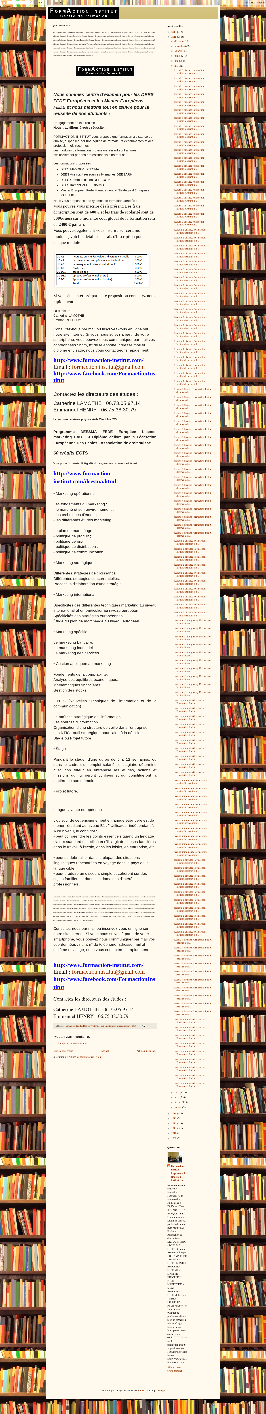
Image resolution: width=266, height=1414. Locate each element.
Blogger (162, 1390)
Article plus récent (63, 1050)
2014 (174, 1113)
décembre (179, 41)
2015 (174, 36)
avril (177, 1092)
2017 (174, 31)
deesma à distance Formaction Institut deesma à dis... (193, 390)
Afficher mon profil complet (174, 1368)
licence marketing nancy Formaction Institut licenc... (192, 622)
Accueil (105, 1050)
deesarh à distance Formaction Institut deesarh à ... (189, 71)
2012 (174, 1123)
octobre (178, 50)
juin (176, 60)
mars (177, 1097)
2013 (174, 1118)
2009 (174, 1138)
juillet (177, 55)
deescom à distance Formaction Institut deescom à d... (190, 231)
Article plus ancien (146, 1050)
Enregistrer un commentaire (72, 1043)
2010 (174, 1133)
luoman (141, 1390)
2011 (174, 1128)
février (178, 1102)
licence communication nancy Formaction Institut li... (189, 701)
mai (176, 65)
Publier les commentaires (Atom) (85, 1056)
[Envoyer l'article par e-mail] (143, 1025)
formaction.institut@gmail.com (108, 366)
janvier (178, 1107)
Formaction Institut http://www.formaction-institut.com (178, 1173)
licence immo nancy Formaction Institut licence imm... (190, 781)
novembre (179, 46)
